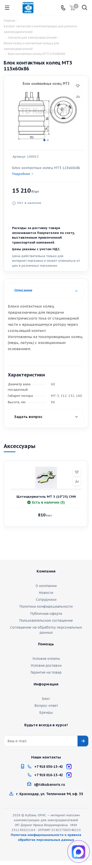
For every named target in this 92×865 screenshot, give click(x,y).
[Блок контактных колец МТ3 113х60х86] (46, 111)
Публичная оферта (46, 613)
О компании (46, 586)
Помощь (46, 644)
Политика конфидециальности (46, 606)
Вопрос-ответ (46, 705)
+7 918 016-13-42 (48, 775)
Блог (46, 698)
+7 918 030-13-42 (48, 766)
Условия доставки (46, 665)
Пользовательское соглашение (46, 620)
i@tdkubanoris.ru (49, 784)
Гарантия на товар (46, 672)
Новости (46, 592)
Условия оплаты (46, 658)
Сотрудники (46, 599)
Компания (46, 571)
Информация (46, 684)
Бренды (46, 712)
